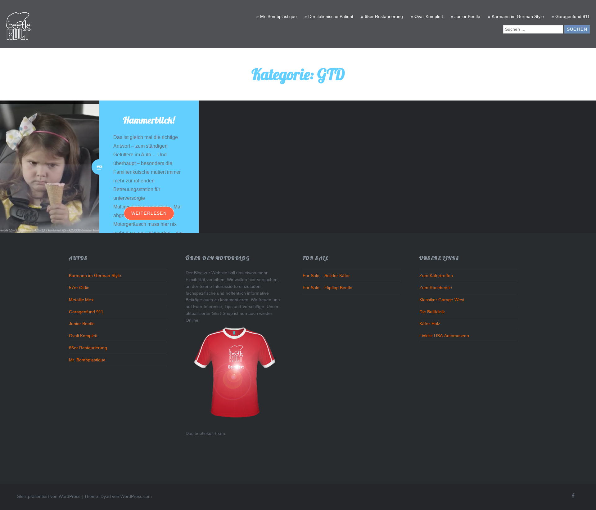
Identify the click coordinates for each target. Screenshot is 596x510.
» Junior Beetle (465, 16)
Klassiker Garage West (441, 300)
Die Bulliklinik (432, 312)
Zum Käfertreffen (436, 275)
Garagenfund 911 (86, 312)
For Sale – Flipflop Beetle (327, 287)
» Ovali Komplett (427, 16)
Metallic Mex (81, 300)
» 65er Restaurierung (382, 16)
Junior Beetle (82, 323)
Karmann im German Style (95, 275)
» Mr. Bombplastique (276, 16)
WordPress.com (136, 496)
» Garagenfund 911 (571, 16)
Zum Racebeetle (435, 287)
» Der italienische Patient (329, 16)
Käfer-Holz (429, 323)
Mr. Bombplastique (87, 360)
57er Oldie (79, 287)
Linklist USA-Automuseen (444, 335)
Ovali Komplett (83, 335)
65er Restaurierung (88, 348)
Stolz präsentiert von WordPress (48, 496)
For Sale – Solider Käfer (326, 275)
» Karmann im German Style (516, 16)
